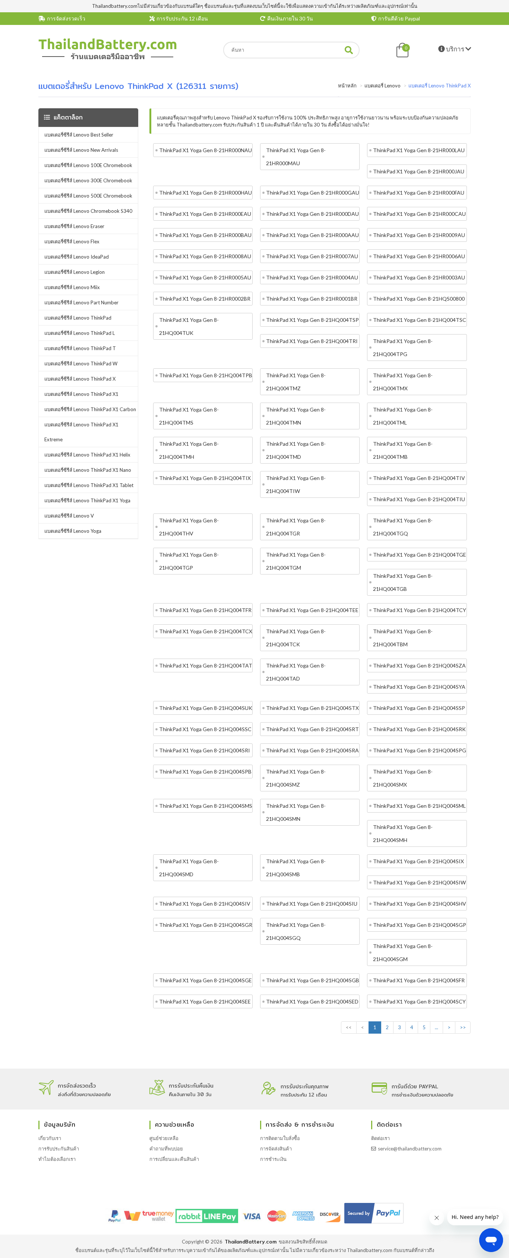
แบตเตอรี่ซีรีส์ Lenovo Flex (71, 241)
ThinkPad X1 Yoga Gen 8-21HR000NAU (205, 150)
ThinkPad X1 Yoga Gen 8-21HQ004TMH (189, 450)
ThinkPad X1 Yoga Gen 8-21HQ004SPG (419, 750)
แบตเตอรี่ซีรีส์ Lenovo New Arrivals (81, 150)
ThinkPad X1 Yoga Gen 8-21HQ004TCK (296, 637)
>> (463, 1027)
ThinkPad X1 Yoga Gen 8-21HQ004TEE (312, 610)
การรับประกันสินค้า (58, 1149)
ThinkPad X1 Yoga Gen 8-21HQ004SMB (296, 867)
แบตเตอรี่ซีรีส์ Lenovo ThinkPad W (80, 363)
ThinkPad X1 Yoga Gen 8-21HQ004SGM (403, 952)
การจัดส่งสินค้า (276, 1149)
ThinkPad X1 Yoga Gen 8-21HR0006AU (419, 256)
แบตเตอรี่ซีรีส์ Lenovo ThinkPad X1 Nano (87, 470)
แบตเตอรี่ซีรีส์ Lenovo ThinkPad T (80, 348)
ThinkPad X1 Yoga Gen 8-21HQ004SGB (312, 980)
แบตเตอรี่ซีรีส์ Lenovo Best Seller (78, 135)
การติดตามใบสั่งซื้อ (280, 1138)
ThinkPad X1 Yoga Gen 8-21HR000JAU (418, 171)
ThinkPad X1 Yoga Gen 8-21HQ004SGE (205, 980)
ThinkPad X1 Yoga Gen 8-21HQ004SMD (189, 867)
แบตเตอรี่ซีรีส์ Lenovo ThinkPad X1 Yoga (87, 500)
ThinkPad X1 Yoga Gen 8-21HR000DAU (312, 214)
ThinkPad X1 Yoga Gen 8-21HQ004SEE (205, 1001)
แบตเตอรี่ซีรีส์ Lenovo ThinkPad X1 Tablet (88, 485)
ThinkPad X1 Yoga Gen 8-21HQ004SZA (419, 665)
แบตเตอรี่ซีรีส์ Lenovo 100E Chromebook (88, 165)
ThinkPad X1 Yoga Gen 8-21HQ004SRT (312, 729)
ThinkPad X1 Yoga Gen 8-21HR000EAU (205, 214)
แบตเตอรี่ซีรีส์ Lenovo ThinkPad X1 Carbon (90, 409)
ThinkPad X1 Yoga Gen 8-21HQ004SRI (204, 750)
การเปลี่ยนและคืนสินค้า (174, 1159)
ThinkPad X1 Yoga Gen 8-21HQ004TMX (403, 381)
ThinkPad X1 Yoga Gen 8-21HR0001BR (311, 298)
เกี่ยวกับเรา (49, 1138)
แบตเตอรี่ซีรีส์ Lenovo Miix (72, 287)
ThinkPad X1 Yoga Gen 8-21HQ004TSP (312, 320)
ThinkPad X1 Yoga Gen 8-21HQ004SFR (419, 980)
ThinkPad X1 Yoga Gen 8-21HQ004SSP (419, 708)
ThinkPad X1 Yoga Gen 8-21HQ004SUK (205, 708)
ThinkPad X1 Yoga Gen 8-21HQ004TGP (189, 561)
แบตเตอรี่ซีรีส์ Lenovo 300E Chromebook (88, 180)
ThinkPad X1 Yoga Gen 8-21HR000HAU (205, 192)
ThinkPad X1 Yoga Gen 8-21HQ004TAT (205, 665)
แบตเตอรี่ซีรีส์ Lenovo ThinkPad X (80, 379)
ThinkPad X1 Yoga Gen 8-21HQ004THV (189, 527)
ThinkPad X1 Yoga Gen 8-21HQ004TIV (419, 478)
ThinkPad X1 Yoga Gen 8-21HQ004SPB (205, 771)
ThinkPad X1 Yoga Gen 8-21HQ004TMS (189, 416)
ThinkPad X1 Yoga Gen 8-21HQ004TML (403, 416)
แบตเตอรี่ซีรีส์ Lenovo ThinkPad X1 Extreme (81, 432)
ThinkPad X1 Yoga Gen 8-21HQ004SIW (419, 882)
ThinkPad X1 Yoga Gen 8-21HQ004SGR (205, 925)
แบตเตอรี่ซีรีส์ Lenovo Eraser (74, 226)
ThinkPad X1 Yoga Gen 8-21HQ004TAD (296, 672)
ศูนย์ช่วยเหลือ (163, 1138)
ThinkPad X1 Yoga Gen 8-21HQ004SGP (419, 925)
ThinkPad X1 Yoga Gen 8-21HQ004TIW (296, 484)
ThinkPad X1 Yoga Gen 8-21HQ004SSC (205, 729)
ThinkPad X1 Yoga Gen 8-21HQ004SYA (419, 687)
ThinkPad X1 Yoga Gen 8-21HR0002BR (204, 298)
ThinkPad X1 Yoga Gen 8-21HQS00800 (419, 298)
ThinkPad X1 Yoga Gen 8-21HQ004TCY (419, 610)
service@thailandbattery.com (410, 1149)
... (436, 1027)
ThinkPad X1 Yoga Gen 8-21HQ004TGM (296, 561)
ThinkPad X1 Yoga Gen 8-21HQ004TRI (312, 341)
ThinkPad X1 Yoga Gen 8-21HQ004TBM (403, 637)
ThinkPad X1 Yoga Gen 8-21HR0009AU (419, 235)
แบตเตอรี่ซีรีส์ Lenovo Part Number (81, 302)
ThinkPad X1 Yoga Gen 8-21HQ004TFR (205, 610)
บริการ (455, 49)
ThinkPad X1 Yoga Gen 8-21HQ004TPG (403, 347)
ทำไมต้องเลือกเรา (57, 1159)
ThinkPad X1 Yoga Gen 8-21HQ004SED (312, 1001)
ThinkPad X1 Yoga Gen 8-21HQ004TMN (296, 416)
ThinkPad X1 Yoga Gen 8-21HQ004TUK (189, 326)
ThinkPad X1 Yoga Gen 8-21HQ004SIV (204, 903)
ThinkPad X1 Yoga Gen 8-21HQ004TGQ (403, 527)
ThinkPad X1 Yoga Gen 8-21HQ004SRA (312, 750)
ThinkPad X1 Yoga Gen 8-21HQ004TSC (419, 320)
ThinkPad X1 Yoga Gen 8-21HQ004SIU (311, 903)
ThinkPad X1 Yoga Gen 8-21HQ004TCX (205, 631)
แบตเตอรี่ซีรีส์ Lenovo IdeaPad (76, 257)
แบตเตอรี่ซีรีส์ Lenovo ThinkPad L (79, 333)
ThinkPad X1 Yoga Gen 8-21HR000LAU (419, 150)
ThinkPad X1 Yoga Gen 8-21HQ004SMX (403, 778)
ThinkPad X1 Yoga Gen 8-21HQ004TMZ (296, 381)
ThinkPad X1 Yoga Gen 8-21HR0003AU (419, 277)
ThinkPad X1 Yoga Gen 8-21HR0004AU (312, 277)
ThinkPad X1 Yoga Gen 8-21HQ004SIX (418, 861)
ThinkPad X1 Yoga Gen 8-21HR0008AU (205, 256)
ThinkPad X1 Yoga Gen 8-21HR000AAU (312, 235)
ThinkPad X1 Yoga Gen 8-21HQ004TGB (403, 582)
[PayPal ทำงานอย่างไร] (374, 1223)
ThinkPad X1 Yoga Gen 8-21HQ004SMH (403, 833)
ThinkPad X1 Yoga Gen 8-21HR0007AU (312, 256)
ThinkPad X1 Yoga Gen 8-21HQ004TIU (419, 499)
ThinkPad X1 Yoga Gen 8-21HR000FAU (418, 192)
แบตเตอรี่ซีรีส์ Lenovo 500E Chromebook (88, 196)
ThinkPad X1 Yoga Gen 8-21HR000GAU (312, 192)
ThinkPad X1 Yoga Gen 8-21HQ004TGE (419, 554)
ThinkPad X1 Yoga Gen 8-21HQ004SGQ (296, 931)
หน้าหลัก (347, 86)
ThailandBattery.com (250, 1241)
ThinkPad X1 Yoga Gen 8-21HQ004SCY (419, 1001)
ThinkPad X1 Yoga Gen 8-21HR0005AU (205, 277)
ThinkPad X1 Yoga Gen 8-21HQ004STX (312, 708)
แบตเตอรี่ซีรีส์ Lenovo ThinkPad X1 (81, 394)
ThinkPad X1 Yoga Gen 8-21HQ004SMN (296, 812)
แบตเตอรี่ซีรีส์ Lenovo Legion (74, 272)
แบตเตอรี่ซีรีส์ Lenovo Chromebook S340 (88, 211)
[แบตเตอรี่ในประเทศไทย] (107, 58)
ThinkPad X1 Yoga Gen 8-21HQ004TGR (296, 527)
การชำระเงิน (273, 1159)
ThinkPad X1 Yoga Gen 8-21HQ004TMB (403, 450)
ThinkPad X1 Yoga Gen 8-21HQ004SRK (419, 729)
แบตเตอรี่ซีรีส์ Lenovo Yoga (72, 531)
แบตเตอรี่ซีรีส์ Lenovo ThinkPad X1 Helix (87, 455)
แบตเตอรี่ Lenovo (382, 86)
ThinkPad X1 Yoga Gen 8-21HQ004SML (419, 806)
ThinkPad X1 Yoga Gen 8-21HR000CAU (419, 214)
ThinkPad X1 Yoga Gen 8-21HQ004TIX (205, 478)
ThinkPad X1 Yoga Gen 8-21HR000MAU (296, 156)
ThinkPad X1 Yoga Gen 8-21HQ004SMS (205, 806)
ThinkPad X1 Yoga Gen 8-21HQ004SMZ (296, 778)
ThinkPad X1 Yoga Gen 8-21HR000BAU (205, 235)
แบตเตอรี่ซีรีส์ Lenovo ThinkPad (77, 318)
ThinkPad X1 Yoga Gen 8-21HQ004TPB (205, 375)
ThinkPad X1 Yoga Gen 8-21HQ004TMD (296, 450)
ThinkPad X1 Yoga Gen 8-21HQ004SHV (419, 903)
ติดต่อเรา (380, 1138)
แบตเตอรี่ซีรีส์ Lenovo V (69, 516)
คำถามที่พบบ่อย (166, 1149)
